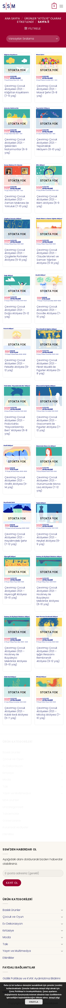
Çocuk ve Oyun (13, 759)
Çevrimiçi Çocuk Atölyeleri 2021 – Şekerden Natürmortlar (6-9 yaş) (16, 146)
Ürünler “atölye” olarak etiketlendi (39, 20)
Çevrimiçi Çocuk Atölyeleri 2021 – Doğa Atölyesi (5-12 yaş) (17, 311)
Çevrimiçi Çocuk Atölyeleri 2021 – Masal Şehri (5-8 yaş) (47, 91)
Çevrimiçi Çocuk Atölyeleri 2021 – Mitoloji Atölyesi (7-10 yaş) (49, 713)
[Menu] (61, 6)
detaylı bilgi (54, 997)
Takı (5, 786)
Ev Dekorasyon (13, 766)
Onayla (33, 1001)
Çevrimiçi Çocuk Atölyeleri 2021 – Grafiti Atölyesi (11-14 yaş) (16, 482)
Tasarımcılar (11, 814)
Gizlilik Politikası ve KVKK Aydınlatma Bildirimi (31, 978)
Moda (7, 780)
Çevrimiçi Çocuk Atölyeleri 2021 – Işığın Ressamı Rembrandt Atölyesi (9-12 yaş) (48, 654)
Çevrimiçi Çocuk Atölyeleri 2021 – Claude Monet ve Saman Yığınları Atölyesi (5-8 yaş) (48, 256)
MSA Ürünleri (11, 800)
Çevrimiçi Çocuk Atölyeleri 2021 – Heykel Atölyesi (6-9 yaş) (48, 539)
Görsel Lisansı (12, 821)
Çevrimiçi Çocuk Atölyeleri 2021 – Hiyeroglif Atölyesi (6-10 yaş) (16, 592)
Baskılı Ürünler (11, 752)
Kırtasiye (8, 773)
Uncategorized (13, 807)
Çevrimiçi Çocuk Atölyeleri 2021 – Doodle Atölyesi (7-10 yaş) (49, 311)
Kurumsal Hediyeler (15, 827)
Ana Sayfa (12, 18)
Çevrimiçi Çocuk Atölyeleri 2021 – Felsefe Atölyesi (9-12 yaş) (17, 365)
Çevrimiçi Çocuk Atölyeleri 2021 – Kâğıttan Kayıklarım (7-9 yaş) (17, 91)
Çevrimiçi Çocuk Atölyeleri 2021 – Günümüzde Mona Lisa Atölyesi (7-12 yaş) (48, 484)
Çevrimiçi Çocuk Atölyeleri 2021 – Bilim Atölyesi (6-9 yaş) (48, 201)
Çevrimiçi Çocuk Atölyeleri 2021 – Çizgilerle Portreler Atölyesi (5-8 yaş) (16, 255)
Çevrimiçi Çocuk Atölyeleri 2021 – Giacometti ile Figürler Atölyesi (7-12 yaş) (49, 423)
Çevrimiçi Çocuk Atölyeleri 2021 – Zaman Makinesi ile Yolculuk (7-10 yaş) (17, 201)
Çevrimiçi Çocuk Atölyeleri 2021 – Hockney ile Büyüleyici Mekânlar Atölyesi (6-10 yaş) (48, 596)
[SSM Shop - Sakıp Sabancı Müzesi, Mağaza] (17, 6)
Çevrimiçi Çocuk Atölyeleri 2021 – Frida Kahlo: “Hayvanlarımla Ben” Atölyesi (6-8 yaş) (16, 425)
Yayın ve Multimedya (17, 793)
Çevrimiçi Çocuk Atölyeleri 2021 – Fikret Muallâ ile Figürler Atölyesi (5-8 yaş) (49, 367)
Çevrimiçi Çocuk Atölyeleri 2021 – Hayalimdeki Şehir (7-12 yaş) (16, 539)
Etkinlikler (8, 834)
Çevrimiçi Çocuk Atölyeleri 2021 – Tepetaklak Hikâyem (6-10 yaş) (49, 144)
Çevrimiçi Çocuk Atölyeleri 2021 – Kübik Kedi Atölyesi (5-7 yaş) (16, 713)
